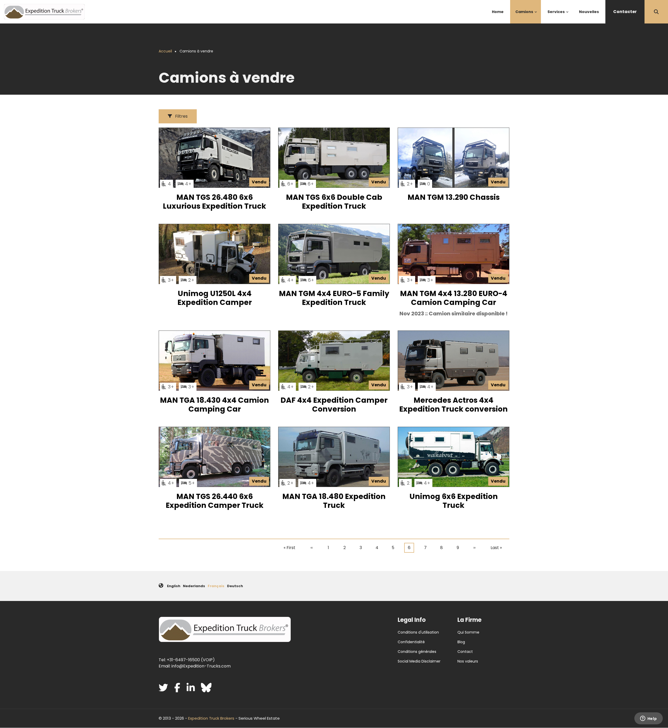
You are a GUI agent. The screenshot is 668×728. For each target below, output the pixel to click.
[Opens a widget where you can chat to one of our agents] (648, 718)
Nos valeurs (467, 661)
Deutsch (235, 585)
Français (216, 585)
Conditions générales (417, 651)
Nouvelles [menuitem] (589, 11)
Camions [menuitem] (526, 16)
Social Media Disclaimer (419, 661)
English (173, 585)
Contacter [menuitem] (625, 12)
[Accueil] (44, 11)
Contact (465, 651)
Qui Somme (468, 632)
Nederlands (194, 585)
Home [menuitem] (498, 11)
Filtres (181, 116)
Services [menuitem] (558, 16)
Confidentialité (411, 642)
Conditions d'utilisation (418, 632)
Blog (461, 642)
